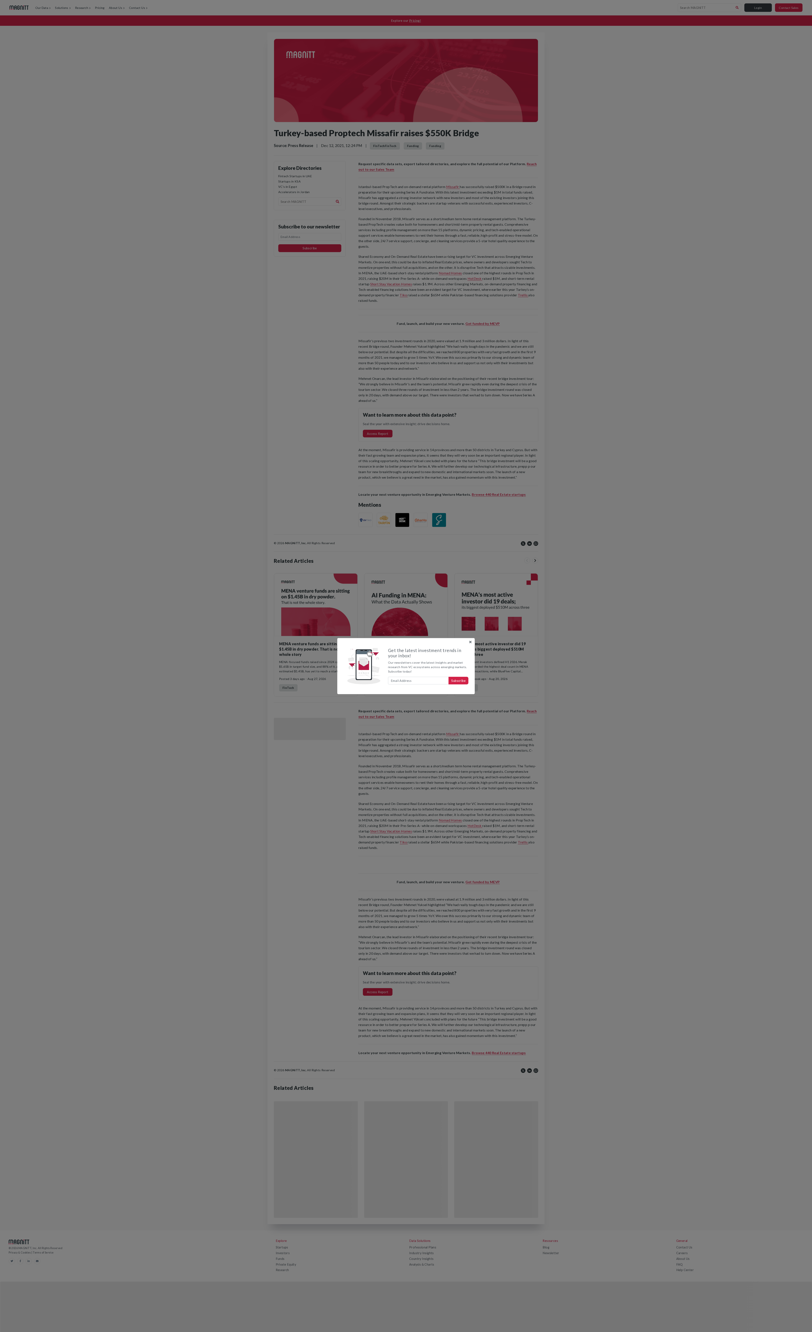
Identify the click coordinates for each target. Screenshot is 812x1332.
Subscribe (458, 680)
